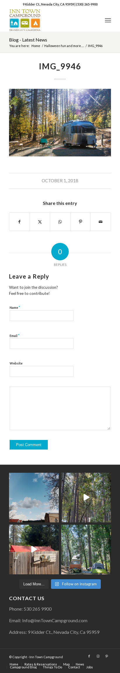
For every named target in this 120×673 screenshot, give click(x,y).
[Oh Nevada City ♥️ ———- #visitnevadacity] (34, 497)
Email (15, 335)
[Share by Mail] (101, 222)
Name (15, 307)
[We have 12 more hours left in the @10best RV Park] (86, 497)
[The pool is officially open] (34, 549)
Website (16, 363)
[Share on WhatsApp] (60, 222)
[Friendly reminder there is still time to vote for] (86, 549)
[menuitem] (108, 20)
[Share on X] (40, 222)
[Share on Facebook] (19, 222)
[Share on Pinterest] (80, 222)
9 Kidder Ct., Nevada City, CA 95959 (49, 4)
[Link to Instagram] (97, 656)
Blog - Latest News (28, 39)
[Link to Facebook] (89, 656)
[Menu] (108, 20)
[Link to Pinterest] (106, 656)
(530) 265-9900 (87, 4)
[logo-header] (50, 20)
